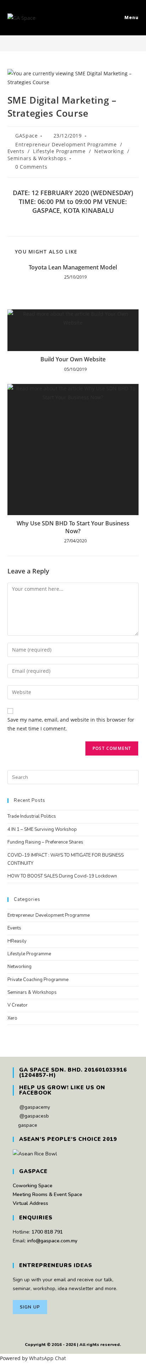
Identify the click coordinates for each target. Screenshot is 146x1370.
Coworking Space (32, 1185)
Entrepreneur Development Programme (66, 144)
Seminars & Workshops (37, 158)
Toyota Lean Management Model (73, 267)
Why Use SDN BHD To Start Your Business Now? (73, 527)
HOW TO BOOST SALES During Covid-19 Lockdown (62, 876)
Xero (12, 1018)
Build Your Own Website (73, 359)
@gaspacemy (34, 1107)
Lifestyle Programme (59, 151)
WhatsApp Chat (47, 1358)
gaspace (27, 1125)
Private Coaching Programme (37, 980)
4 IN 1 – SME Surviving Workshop (42, 829)
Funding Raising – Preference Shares (45, 842)
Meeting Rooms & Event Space (47, 1194)
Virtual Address (30, 1203)
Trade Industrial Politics (31, 816)
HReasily (17, 941)
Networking (109, 151)
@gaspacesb (34, 1116)
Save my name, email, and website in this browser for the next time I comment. (70, 724)
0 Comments (31, 166)
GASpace (26, 135)
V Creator (17, 1005)
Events (15, 151)
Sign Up (30, 1307)
